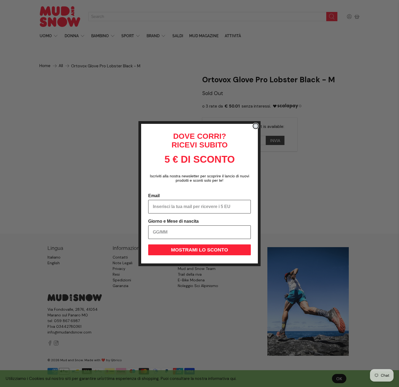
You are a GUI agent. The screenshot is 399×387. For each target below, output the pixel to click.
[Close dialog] (255, 126)
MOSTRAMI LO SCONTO (199, 250)
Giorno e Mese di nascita (173, 221)
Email (154, 195)
